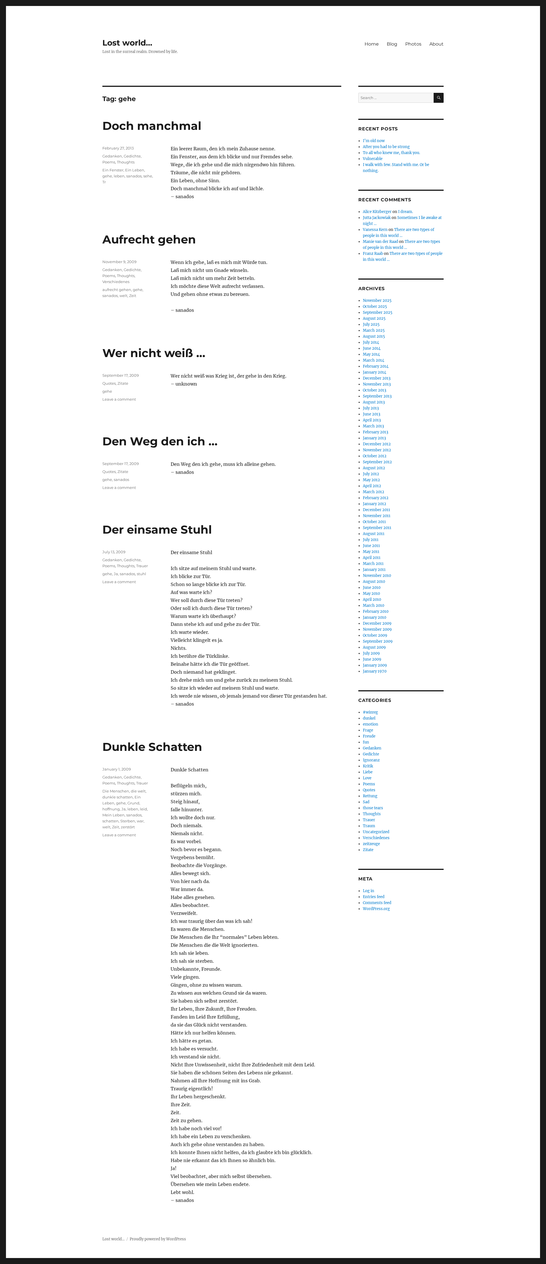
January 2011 (374, 569)
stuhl (141, 573)
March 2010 (373, 605)
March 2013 (373, 426)
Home (372, 44)
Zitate (122, 383)
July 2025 (371, 324)
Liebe (368, 772)
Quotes (109, 383)
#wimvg (370, 712)
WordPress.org (376, 908)
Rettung (370, 796)
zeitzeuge (371, 843)
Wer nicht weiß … (153, 353)
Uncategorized (376, 831)
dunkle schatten (117, 797)
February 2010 (375, 611)
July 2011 (371, 539)
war (140, 821)
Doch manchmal (151, 126)
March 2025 (374, 330)
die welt (138, 791)
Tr (104, 182)
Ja (116, 573)
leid (143, 809)
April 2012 (372, 486)
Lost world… (127, 43)
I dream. (405, 211)
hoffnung (111, 809)
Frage (368, 730)
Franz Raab (373, 253)
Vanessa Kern (375, 229)
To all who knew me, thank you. (391, 152)
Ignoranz (371, 760)
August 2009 (374, 647)
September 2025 (377, 312)
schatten (110, 821)
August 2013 (374, 402)
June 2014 (371, 348)
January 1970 (374, 671)
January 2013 (374, 438)
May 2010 (371, 593)
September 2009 (378, 641)
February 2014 (375, 366)
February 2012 (375, 497)
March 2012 (373, 491)
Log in (368, 890)
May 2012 (371, 480)
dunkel (369, 718)
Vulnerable (372, 158)
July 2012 (371, 474)
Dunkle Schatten (152, 747)
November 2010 (377, 575)
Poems (108, 162)
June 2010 (371, 587)
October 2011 (374, 521)
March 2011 (373, 563)
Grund (133, 803)
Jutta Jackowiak (377, 217)
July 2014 (371, 342)
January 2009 (375, 665)
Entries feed (373, 896)
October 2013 (374, 390)
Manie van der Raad (380, 241)
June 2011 (371, 545)
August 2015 (374, 336)
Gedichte (132, 156)
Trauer (142, 566)
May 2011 (371, 551)
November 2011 (376, 515)
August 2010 (374, 581)
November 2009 (377, 629)
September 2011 (377, 527)
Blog (392, 44)
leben (119, 176)
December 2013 (376, 378)
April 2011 (371, 557)
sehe (147, 176)
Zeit (132, 295)
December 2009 (377, 623)
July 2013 (371, 408)
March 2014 (373, 360)
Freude (369, 736)
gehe (107, 176)
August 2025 (374, 318)
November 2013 (377, 384)
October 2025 (375, 306)
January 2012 (374, 503)
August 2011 (373, 533)
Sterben (127, 821)
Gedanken (112, 156)
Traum (369, 825)
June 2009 (372, 659)
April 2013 (372, 420)
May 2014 (371, 354)
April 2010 (372, 599)
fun (366, 742)
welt (123, 295)
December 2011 (376, 509)
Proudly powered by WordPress (158, 1239)
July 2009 (371, 653)
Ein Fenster (112, 170)
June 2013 (371, 414)
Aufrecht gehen (149, 239)
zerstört (128, 827)
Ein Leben (134, 170)
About (436, 44)
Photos (413, 44)
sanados (134, 176)
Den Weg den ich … (160, 441)
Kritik (368, 766)
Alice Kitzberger (377, 211)
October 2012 (374, 456)
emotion (370, 724)
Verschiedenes (115, 281)
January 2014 (374, 372)
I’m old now (374, 140)
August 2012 (374, 468)
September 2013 (377, 396)
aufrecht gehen (116, 289)
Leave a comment (119, 399)
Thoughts (126, 162)
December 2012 (377, 444)
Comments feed (377, 902)
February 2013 (375, 432)
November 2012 (377, 450)
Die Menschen (115, 791)
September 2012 (377, 462)
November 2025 (377, 300)
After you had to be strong (386, 146)
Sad (366, 802)
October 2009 (375, 635)
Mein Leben (113, 815)
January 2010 (374, 617)
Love (367, 778)
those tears (373, 808)
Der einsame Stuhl (157, 529)
